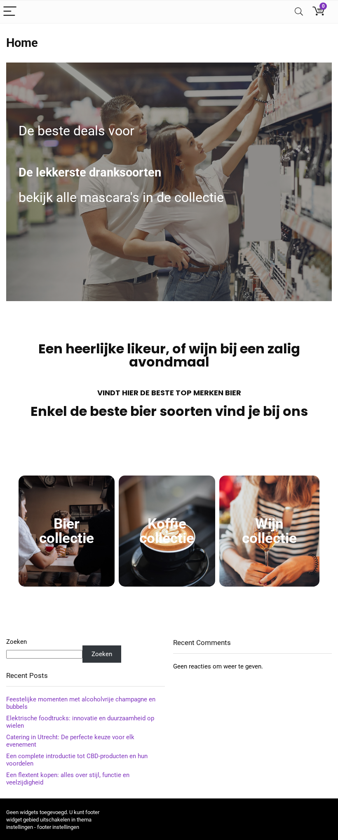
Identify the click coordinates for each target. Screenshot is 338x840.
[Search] (299, 12)
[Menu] (10, 12)
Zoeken (16, 641)
